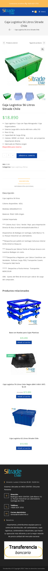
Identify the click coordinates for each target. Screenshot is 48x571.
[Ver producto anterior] (4, 43)
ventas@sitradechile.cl (19, 514)
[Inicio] (9, 30)
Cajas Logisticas (16, 167)
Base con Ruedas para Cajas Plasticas (24, 332)
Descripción (24, 181)
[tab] (24, 181)
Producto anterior (12, 43)
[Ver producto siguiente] (44, 43)
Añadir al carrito (27, 156)
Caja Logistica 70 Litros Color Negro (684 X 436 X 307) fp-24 (24, 385)
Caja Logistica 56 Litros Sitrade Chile (27, 30)
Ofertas (25, 167)
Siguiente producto (35, 43)
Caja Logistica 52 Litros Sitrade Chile (23, 438)
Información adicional (24, 186)
